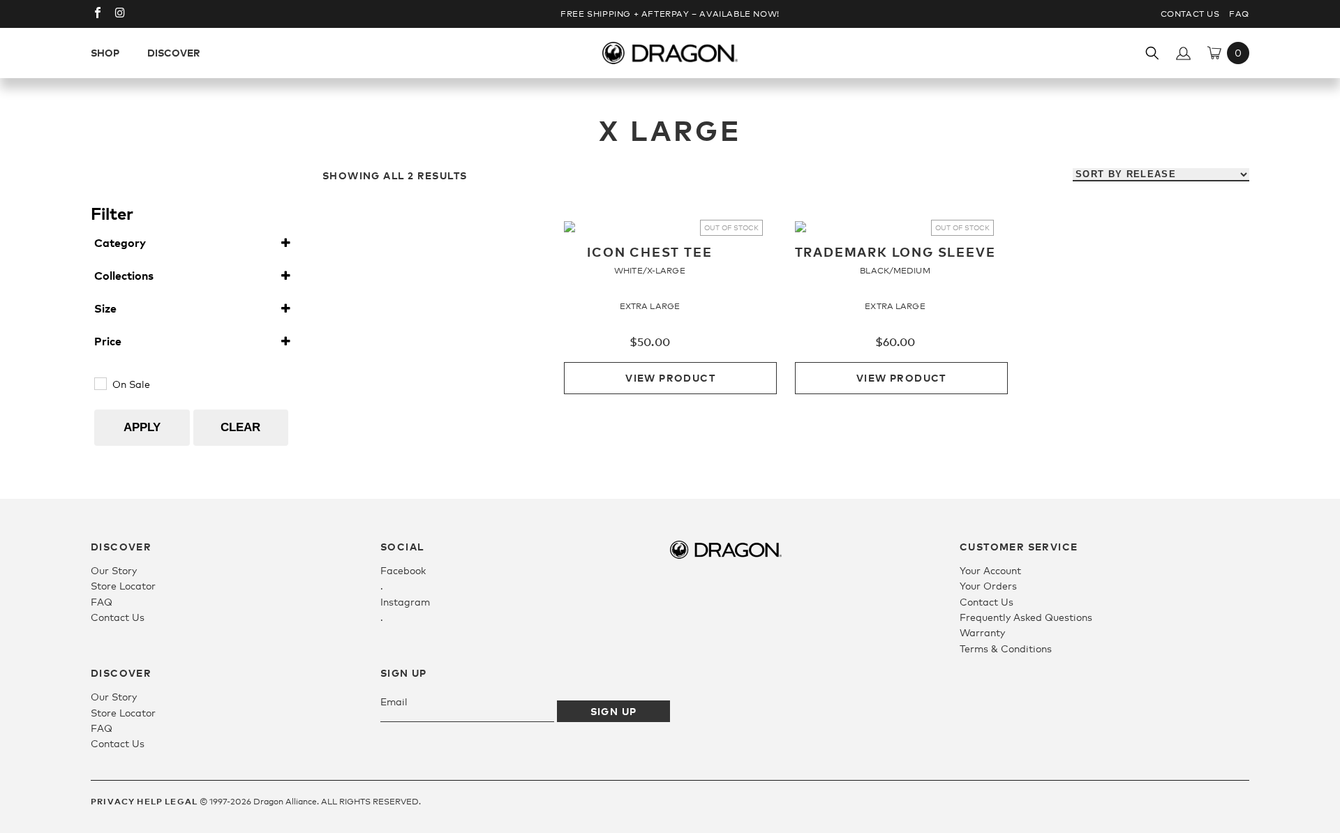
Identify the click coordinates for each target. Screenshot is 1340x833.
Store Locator (123, 586)
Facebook (403, 570)
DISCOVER (173, 53)
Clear (240, 427)
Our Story (114, 570)
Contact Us (1190, 14)
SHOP (105, 53)
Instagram (405, 602)
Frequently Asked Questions (1026, 617)
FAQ (1239, 14)
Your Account (990, 570)
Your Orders (988, 586)
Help (150, 801)
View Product (670, 378)
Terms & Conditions (1006, 648)
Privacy (113, 801)
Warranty (982, 632)
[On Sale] (99, 383)
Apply (142, 427)
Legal (181, 801)
